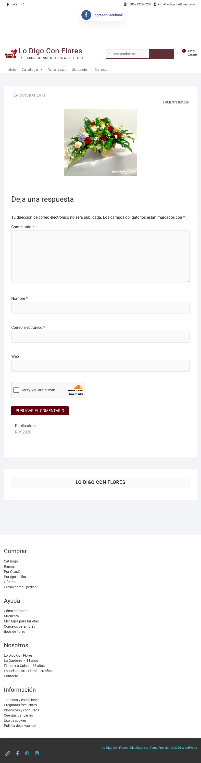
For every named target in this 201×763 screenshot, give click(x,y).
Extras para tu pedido (20, 587)
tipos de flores (14, 631)
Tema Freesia (159, 747)
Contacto (11, 676)
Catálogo (30, 70)
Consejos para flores (19, 626)
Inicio (11, 70)
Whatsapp (57, 70)
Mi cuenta (11, 616)
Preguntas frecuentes (20, 705)
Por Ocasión (13, 572)
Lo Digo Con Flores (50, 51)
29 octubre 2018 (30, 95)
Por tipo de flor (15, 577)
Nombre (19, 298)
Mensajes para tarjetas (21, 621)
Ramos (9, 566)
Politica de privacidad (20, 726)
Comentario (22, 227)
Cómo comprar (15, 611)
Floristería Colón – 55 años (24, 666)
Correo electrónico (28, 327)
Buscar (161, 54)
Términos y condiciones (21, 700)
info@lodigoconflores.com (176, 4)
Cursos (101, 70)
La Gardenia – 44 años (21, 660)
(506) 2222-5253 (139, 4)
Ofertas (9, 582)
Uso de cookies (15, 720)
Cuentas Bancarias (18, 715)
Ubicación (81, 70)
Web (15, 356)
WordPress (189, 747)
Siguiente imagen (176, 102)
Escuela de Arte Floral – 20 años (28, 671)
